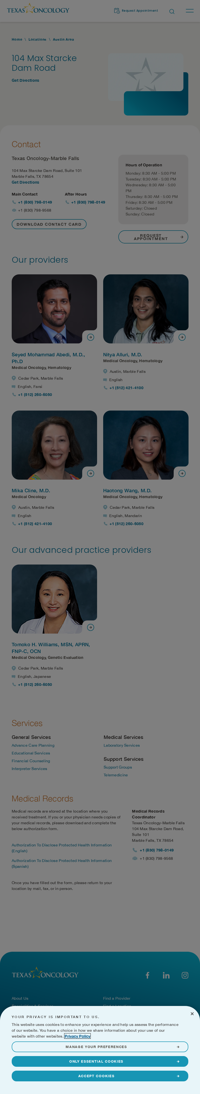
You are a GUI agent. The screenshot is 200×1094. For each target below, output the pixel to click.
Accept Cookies (96, 1076)
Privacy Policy (77, 1036)
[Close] (192, 1013)
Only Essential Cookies (96, 1061)
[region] (100, 1050)
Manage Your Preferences (96, 1047)
